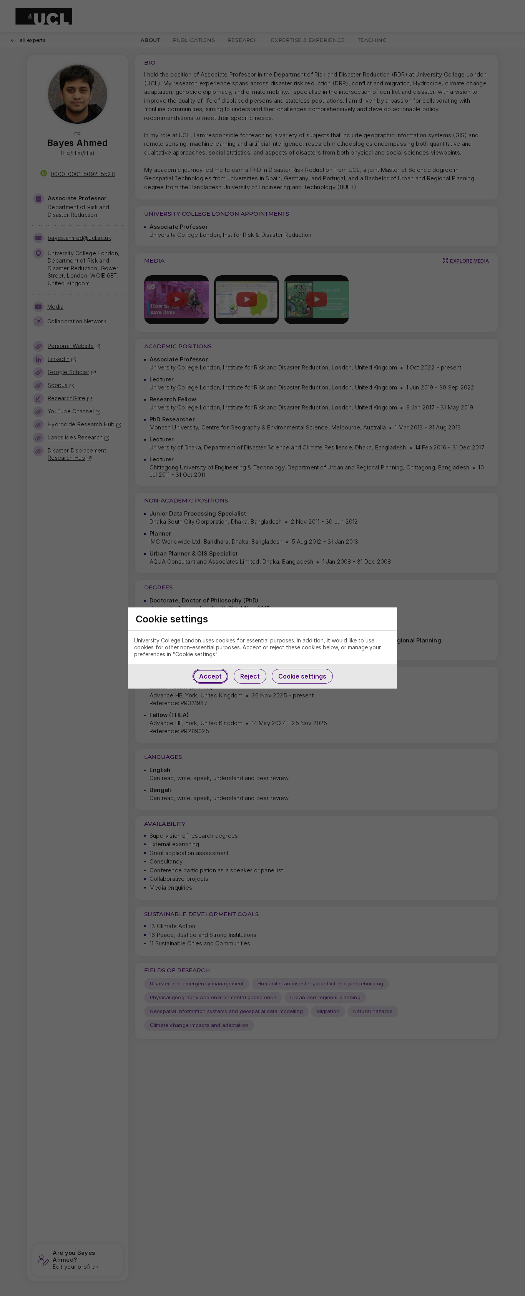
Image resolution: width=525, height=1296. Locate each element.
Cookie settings (302, 676)
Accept (210, 676)
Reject (250, 676)
